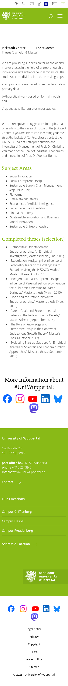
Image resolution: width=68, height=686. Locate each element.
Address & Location (16, 544)
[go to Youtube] (32, 399)
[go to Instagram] (20, 398)
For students (45, 48)
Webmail (32, 4)
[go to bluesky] (58, 399)
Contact (8, 482)
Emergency (39, 4)
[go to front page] (17, 16)
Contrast (17, 4)
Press (34, 652)
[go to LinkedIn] (45, 398)
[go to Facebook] (7, 398)
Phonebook (24, 4)
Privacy (34, 636)
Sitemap (34, 667)
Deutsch (55, 4)
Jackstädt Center (14, 48)
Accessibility (34, 659)
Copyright (34, 644)
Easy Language (47, 4)
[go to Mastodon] (34, 408)
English (64, 4)
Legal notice (34, 629)
